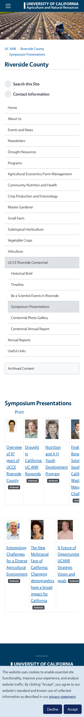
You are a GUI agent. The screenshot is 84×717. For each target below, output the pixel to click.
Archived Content (21, 368)
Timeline (17, 284)
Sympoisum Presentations (30, 306)
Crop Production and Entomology (33, 196)
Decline (52, 709)
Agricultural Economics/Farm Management (40, 173)
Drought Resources (22, 151)
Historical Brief (21, 273)
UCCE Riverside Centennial (28, 262)
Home (12, 107)
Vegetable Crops (20, 240)
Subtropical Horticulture (26, 229)
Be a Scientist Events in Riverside (35, 295)
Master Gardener (20, 207)
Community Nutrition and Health (32, 185)
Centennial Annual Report (30, 328)
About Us (14, 118)
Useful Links (17, 350)
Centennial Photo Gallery (29, 317)
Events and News (20, 129)
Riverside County (32, 49)
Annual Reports (19, 340)
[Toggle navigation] (8, 6)
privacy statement (62, 696)
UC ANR (10, 49)
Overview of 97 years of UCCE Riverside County (14, 467)
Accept (73, 709)
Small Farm (16, 218)
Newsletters (16, 140)
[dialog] (42, 691)
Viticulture (15, 251)
